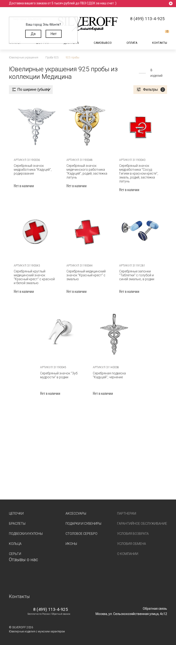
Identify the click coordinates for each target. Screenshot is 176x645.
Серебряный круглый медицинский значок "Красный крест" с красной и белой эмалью (34, 277)
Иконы (71, 544)
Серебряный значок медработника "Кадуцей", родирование (33, 169)
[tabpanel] (35, 126)
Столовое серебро (81, 533)
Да (33, 34)
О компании (127, 554)
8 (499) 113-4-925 (50, 609)
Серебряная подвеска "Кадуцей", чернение (109, 375)
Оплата (131, 42)
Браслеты (17, 523)
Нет (53, 34)
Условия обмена (131, 544)
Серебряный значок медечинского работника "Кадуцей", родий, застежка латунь (86, 171)
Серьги (15, 554)
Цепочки (16, 513)
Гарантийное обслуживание (142, 523)
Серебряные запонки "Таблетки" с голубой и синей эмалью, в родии (136, 275)
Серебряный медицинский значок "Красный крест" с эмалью (86, 275)
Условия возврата (133, 533)
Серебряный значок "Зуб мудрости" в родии (58, 375)
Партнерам (126, 513)
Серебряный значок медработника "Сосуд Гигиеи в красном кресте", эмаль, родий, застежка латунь (138, 173)
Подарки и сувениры (83, 523)
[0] (163, 33)
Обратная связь (155, 608)
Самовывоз (103, 42)
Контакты (159, 42)
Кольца (15, 544)
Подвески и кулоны (26, 533)
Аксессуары (76, 513)
